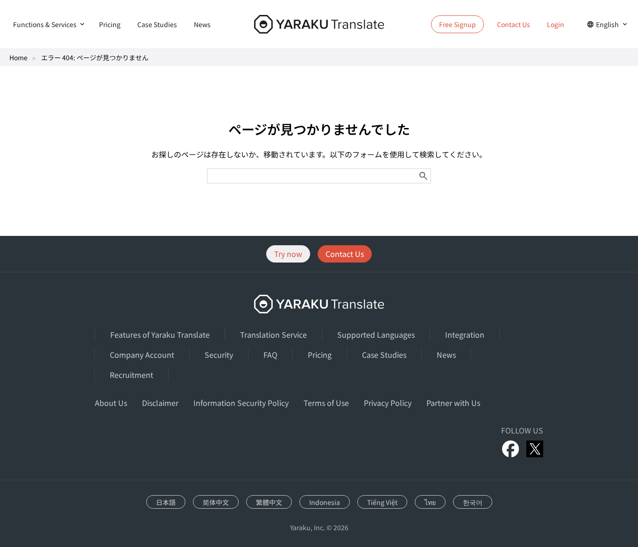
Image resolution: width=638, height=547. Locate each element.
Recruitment (131, 374)
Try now (288, 253)
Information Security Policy (241, 402)
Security (219, 354)
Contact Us (513, 24)
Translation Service (273, 334)
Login (555, 24)
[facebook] (510, 448)
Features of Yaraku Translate (160, 334)
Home (18, 57)
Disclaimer (160, 402)
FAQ (270, 354)
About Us (111, 402)
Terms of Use (326, 402)
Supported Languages (376, 334)
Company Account (142, 354)
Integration (464, 334)
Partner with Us (453, 402)
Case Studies (157, 24)
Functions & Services (45, 24)
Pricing (110, 24)
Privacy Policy (387, 402)
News (202, 24)
